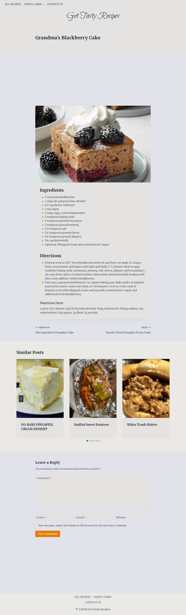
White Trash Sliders (142, 424)
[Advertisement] (93, 84)
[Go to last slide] (21, 398)
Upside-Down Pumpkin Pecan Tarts (128, 330)
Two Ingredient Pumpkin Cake (54, 330)
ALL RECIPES (13, 4)
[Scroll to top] (179, 611)
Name (41, 517)
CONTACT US (55, 4)
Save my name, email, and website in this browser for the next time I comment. (83, 525)
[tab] (87, 441)
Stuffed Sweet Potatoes (91, 424)
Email (81, 517)
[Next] (165, 398)
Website (121, 517)
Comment (44, 478)
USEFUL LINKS (102, 597)
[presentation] (40, 388)
